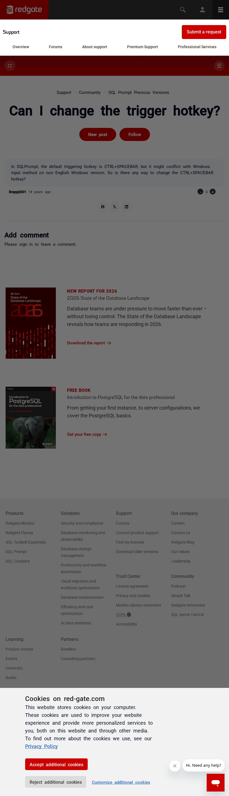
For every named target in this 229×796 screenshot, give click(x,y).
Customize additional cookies (121, 782)
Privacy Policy (41, 745)
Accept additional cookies (56, 764)
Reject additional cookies (56, 782)
